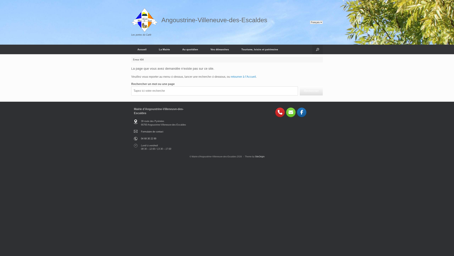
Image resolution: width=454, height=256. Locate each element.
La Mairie (164, 49)
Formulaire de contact (152, 131)
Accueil (141, 49)
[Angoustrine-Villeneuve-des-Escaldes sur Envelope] (291, 112)
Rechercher (311, 90)
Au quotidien (190, 49)
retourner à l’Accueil (243, 76)
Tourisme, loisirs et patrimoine (259, 49)
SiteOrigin (260, 157)
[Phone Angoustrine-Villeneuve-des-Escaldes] (280, 112)
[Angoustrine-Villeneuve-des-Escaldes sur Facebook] (301, 112)
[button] (317, 49)
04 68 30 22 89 (148, 138)
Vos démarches (220, 49)
